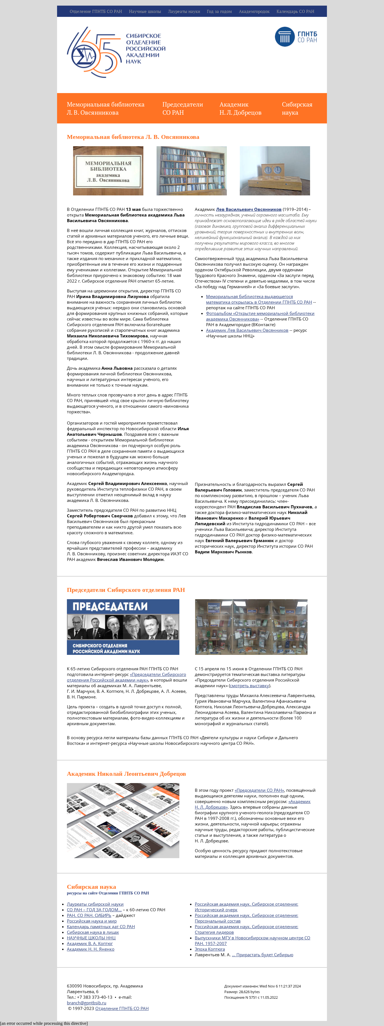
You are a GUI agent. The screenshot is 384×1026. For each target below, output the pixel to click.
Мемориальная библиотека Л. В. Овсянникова (105, 108)
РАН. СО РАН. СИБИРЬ (89, 915)
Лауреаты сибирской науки (95, 904)
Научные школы (145, 11)
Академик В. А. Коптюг (90, 943)
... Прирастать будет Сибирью (262, 954)
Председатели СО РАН (182, 108)
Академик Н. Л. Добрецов (241, 108)
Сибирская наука (297, 108)
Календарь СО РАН (295, 11)
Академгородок (254, 11)
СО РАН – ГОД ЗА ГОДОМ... (94, 909)
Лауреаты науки (184, 11)
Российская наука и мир (92, 921)
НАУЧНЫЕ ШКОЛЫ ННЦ (91, 938)
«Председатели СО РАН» (259, 790)
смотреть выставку (249, 685)
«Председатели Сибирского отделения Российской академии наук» (126, 677)
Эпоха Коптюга (210, 949)
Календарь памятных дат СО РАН (101, 926)
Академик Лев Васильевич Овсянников (247, 330)
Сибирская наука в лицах (93, 932)
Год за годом (219, 11)
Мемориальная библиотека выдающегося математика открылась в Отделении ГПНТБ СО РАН (259, 299)
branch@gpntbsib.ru (86, 1002)
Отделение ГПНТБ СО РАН (96, 11)
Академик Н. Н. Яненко (90, 949)
